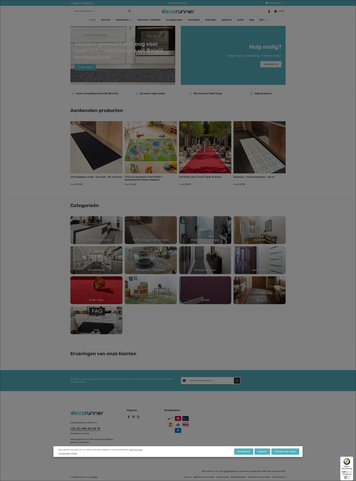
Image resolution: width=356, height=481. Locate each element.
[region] (178, 153)
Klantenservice (279, 477)
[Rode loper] (96, 290)
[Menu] (351, 458)
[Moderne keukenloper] (205, 230)
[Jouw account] (269, 11)
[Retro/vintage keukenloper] (151, 230)
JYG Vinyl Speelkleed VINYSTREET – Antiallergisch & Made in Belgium (144, 178)
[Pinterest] (134, 418)
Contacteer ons (271, 64)
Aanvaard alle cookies (285, 451)
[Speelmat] (151, 290)
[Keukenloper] (96, 260)
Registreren (87, 3)
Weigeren (262, 451)
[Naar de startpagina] (178, 11)
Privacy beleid (64, 453)
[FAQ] (96, 320)
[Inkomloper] (259, 260)
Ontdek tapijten (85, 67)
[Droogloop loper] (205, 260)
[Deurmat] (259, 230)
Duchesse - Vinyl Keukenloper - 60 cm (253, 177)
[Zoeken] (130, 11)
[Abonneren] (237, 380)
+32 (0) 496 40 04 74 (85, 428)
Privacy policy (223, 477)
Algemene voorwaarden (203, 477)
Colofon (74, 453)
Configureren (244, 451)
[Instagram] (138, 418)
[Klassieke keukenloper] (96, 230)
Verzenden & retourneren (259, 477)
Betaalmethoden (238, 477)
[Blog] (259, 290)
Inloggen (75, 3)
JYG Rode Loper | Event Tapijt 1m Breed (200, 177)
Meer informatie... (136, 450)
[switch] (347, 477)
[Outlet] (205, 290)
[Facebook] (129, 418)
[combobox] (99, 11)
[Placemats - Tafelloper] (151, 260)
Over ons (187, 477)
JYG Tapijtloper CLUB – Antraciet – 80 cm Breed (96, 177)
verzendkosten (230, 471)
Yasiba (94, 477)
